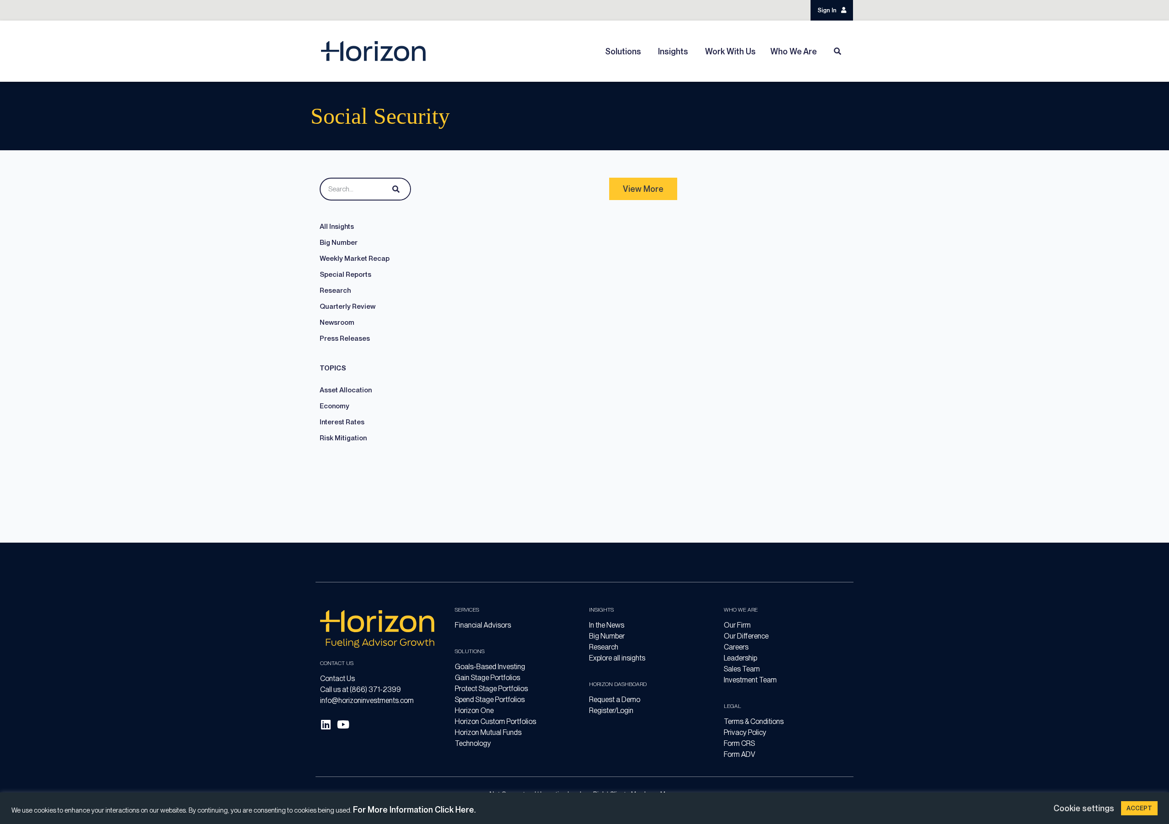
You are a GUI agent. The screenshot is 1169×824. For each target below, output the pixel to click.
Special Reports (345, 274)
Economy (334, 406)
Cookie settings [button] (1083, 808)
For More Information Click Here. (414, 809)
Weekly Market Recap (355, 258)
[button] (643, 189)
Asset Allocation (346, 390)
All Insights (337, 226)
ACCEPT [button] (1139, 808)
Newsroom (337, 322)
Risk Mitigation (343, 438)
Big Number (339, 242)
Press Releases (345, 338)
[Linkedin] (325, 724)
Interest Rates (342, 422)
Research (335, 290)
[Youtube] (342, 724)
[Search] (394, 189)
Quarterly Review (347, 306)
